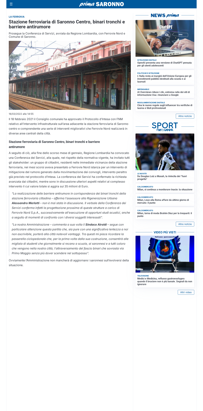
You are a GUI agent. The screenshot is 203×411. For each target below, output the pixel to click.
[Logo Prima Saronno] (101, 4)
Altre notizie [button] (185, 116)
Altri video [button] (186, 292)
